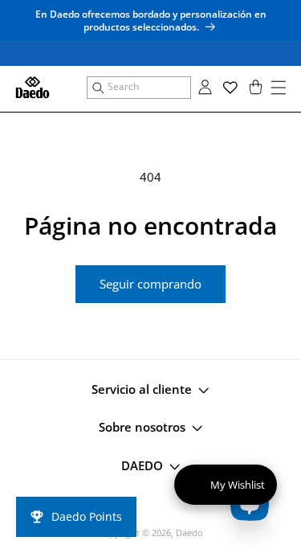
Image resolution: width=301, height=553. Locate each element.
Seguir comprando (150, 284)
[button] (139, 87)
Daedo (189, 532)
